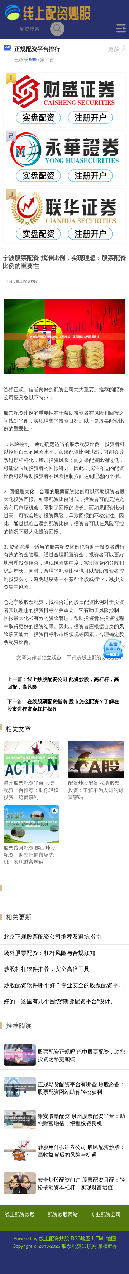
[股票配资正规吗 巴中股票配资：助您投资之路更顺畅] (20, 1055)
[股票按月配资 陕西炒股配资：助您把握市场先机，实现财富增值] (31, 823)
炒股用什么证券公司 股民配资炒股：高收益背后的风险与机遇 (81, 1150)
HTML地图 (104, 1238)
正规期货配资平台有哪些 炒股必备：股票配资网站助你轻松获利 (81, 1087)
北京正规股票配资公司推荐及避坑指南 (52, 936)
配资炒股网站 (63, 1214)
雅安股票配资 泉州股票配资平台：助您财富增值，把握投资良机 (81, 1119)
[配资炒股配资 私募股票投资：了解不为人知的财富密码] (96, 758)
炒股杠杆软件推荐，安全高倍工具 (47, 969)
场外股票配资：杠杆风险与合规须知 (49, 952)
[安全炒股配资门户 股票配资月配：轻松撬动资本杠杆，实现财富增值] (20, 1183)
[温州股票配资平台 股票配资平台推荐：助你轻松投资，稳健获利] (31, 758)
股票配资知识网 (79, 1245)
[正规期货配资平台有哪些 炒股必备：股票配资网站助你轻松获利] (20, 1087)
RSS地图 (81, 1238)
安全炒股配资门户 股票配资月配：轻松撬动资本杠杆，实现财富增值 (81, 1183)
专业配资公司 (106, 1214)
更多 (113, 49)
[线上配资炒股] (47, 11)
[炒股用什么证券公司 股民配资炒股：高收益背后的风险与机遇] (20, 1151)
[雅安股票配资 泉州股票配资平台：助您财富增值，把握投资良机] (20, 1119)
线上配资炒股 (20, 1214)
